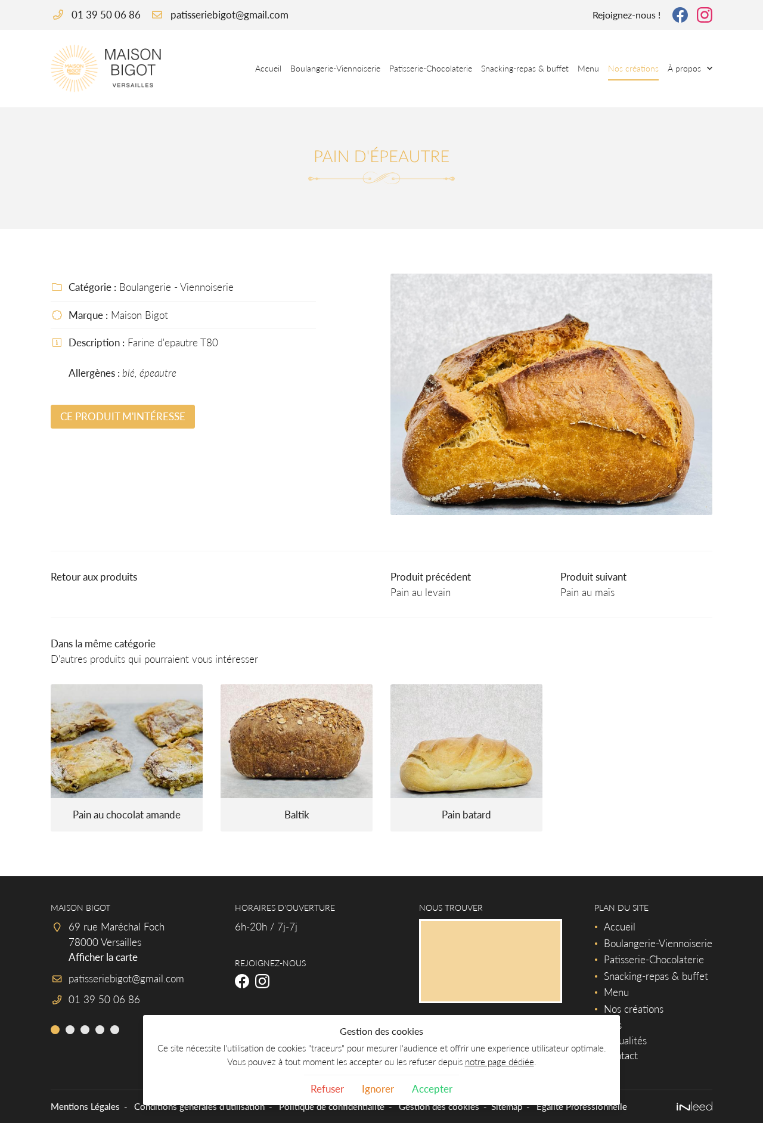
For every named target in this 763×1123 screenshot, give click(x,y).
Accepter (432, 1088)
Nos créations (633, 68)
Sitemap (506, 1106)
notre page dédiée (499, 1061)
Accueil (268, 68)
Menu (588, 68)
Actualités (625, 1040)
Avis (613, 1025)
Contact (621, 1055)
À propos (684, 68)
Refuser (327, 1088)
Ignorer (378, 1088)
